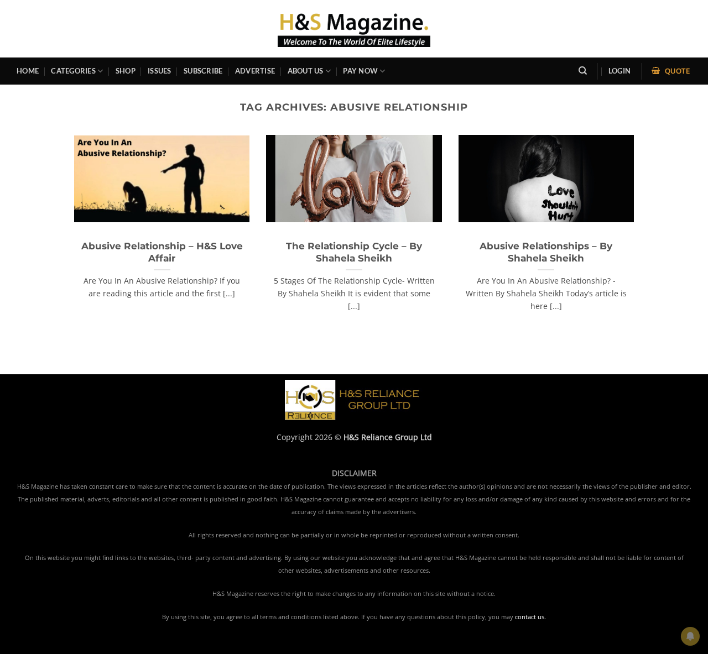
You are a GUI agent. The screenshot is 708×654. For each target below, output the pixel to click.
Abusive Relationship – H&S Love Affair (162, 252)
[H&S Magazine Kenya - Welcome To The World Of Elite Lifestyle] (354, 28)
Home (28, 70)
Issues (159, 70)
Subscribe (203, 70)
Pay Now (360, 70)
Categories (73, 70)
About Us (306, 70)
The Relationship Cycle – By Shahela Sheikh (354, 252)
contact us (529, 617)
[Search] (583, 70)
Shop (126, 70)
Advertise (255, 70)
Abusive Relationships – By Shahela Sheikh (546, 252)
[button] (619, 71)
